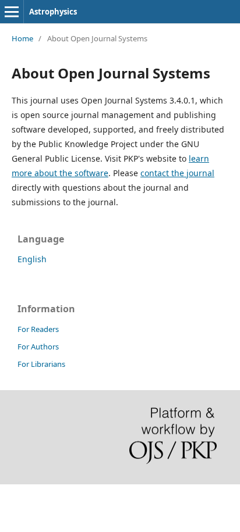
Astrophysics (53, 11)
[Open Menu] (11, 11)
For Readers (38, 329)
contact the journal (177, 172)
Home (22, 38)
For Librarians (41, 364)
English (32, 259)
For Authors (38, 346)
